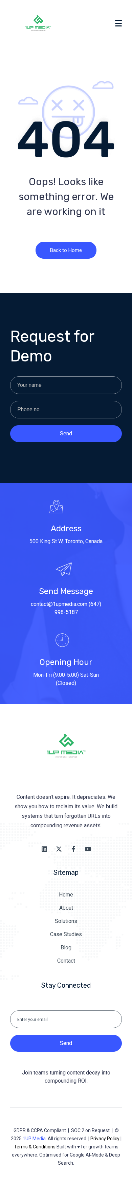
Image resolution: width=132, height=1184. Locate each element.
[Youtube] (88, 849)
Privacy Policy (104, 1138)
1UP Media (34, 1138)
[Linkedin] (44, 849)
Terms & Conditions (35, 1146)
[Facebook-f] (73, 849)
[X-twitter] (59, 849)
